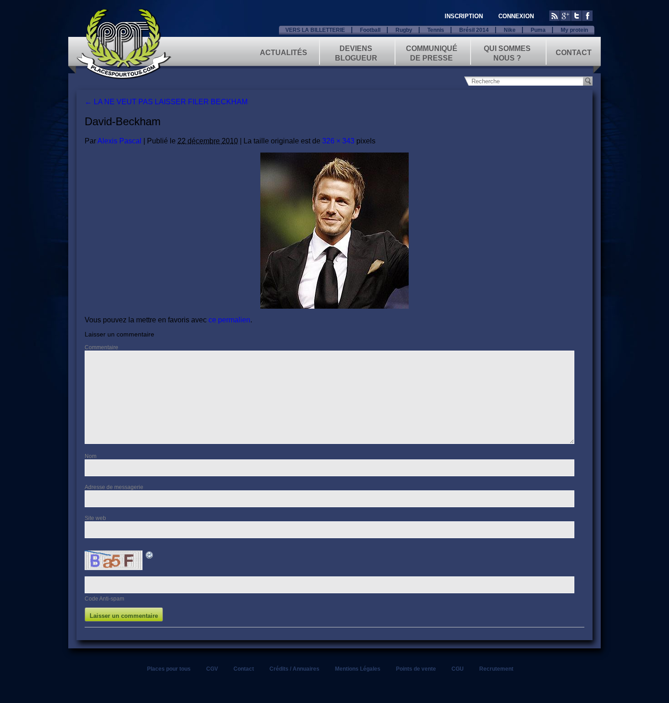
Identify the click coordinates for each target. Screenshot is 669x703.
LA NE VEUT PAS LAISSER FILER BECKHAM (166, 102)
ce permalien (229, 320)
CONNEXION (516, 16)
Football (370, 30)
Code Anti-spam (104, 599)
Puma (538, 30)
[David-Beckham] (334, 231)
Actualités (283, 52)
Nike (510, 30)
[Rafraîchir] (150, 556)
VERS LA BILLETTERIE (315, 30)
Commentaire (101, 347)
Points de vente (416, 669)
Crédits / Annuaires (294, 669)
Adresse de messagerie (114, 487)
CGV (212, 669)
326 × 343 (338, 141)
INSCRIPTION (464, 16)
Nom (90, 456)
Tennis (435, 30)
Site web (95, 518)
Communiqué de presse (431, 53)
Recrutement (496, 669)
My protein (574, 30)
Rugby (403, 30)
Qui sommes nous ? (507, 53)
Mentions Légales (357, 669)
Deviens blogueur (356, 53)
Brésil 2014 (474, 30)
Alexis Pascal (119, 141)
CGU (457, 669)
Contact (574, 52)
